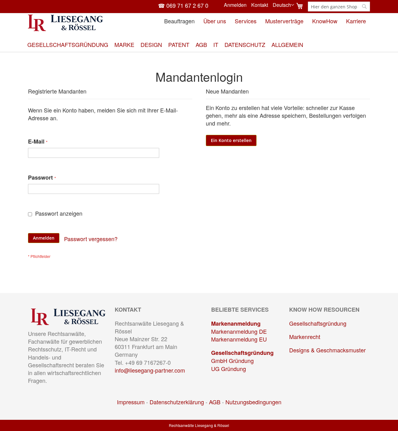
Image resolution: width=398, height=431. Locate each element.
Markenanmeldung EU (239, 339)
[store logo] (65, 22)
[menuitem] (67, 44)
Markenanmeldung (236, 323)
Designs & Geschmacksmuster (327, 350)
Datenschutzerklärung (177, 402)
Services (246, 21)
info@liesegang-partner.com (150, 370)
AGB (214, 402)
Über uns (214, 21)
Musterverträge (284, 21)
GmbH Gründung (232, 360)
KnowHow (324, 21)
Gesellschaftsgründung (242, 353)
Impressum (131, 402)
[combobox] (339, 6)
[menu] (199, 44)
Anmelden (235, 5)
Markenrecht (304, 336)
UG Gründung (228, 369)
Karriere (356, 21)
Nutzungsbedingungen (253, 402)
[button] (283, 5)
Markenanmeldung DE (239, 331)
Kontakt (259, 5)
